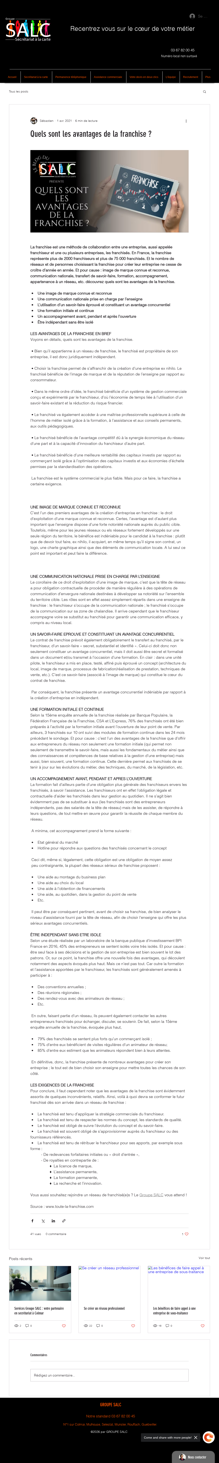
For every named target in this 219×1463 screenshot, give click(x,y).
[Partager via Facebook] (32, 1221)
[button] (205, 91)
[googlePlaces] (112, 1437)
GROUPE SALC (110, 1405)
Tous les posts (18, 91)
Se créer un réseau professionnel (104, 1308)
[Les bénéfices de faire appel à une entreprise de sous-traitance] (179, 1283)
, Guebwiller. (149, 1424)
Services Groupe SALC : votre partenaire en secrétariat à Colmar (39, 1311)
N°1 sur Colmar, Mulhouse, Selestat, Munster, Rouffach (101, 1424)
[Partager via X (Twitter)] (43, 1221)
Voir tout (204, 1258)
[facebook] (106, 1437)
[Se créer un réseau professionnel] (110, 1283)
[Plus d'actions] (186, 120)
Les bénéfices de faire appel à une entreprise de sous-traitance (174, 1311)
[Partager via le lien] (64, 1221)
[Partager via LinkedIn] (53, 1221)
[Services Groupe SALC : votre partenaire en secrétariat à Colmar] (40, 1283)
